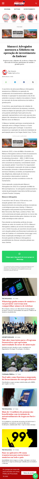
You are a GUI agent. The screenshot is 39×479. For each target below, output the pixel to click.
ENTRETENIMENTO (29, 9)
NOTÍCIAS (17, 9)
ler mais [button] (5, 476)
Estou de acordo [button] (29, 473)
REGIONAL (7, 9)
